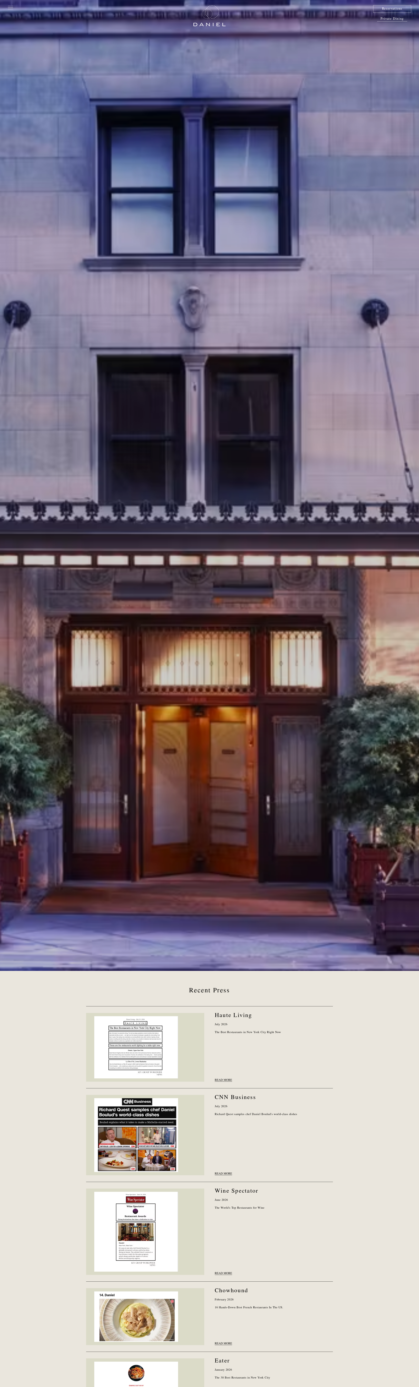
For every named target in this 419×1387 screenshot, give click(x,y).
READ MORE (223, 1080)
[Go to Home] (209, 15)
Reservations (392, 9)
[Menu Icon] (10, 7)
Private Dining (392, 19)
